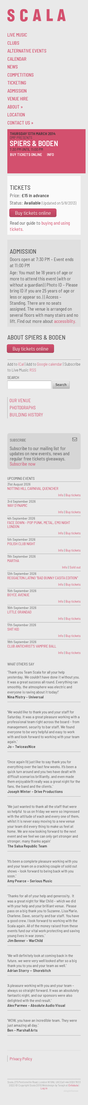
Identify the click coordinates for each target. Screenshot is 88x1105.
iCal (21, 363)
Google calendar (49, 363)
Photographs (23, 407)
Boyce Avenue (18, 594)
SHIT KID (13, 629)
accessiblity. (65, 321)
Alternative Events (26, 51)
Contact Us (20, 122)
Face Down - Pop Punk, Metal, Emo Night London (38, 524)
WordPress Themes (71, 1091)
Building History (26, 414)
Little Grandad (19, 611)
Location (16, 114)
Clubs (13, 43)
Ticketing (16, 82)
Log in (44, 1088)
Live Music (17, 35)
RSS (32, 369)
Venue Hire (17, 98)
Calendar (16, 59)
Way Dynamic (17, 505)
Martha (13, 560)
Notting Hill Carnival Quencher (32, 488)
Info (50, 154)
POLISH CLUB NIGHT (21, 543)
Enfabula (73, 1085)
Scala (36, 15)
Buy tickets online (26, 154)
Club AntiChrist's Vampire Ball (31, 646)
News (12, 66)
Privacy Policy (21, 1058)
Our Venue (20, 400)
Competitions (20, 75)
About (15, 107)
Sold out (75, 567)
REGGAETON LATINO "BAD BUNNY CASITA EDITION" (42, 577)
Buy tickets (73, 495)
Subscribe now (22, 464)
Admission (17, 91)
